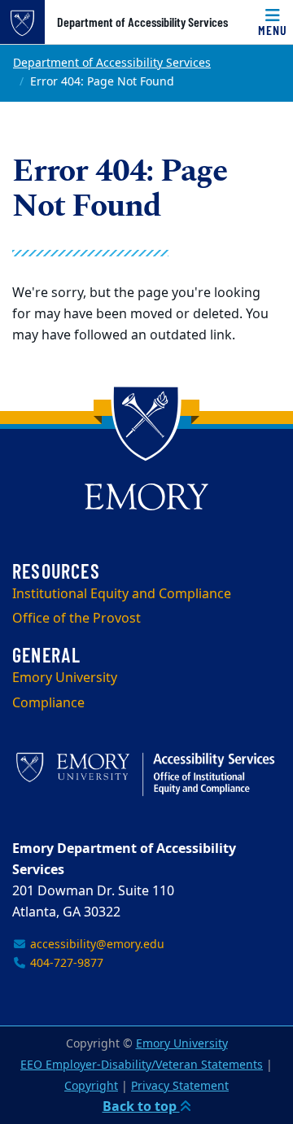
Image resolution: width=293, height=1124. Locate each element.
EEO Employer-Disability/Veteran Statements (141, 1065)
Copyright (91, 1086)
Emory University (64, 678)
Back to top (141, 1107)
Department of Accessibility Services (142, 21)
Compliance (48, 703)
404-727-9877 (65, 963)
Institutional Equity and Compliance (121, 594)
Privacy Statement (180, 1086)
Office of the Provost (76, 618)
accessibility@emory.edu (95, 944)
